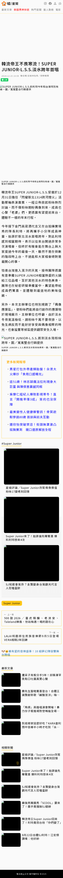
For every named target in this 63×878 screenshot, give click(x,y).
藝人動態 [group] (48, 9)
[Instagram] (45, 3)
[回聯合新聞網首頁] (4, 3)
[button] (50, 3)
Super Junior (11, 603)
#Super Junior (12, 443)
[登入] (55, 3)
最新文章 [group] (7, 9)
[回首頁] (12, 3)
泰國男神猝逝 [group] (21, 9)
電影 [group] (58, 9)
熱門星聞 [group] (36, 9)
